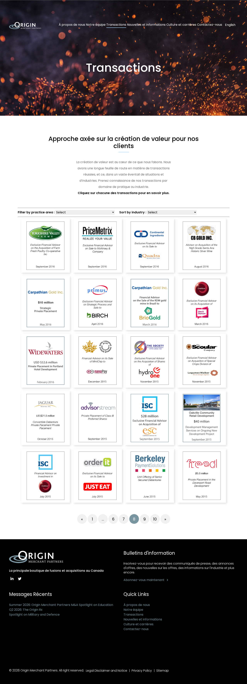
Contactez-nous (209, 25)
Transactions (116, 25)
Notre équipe (96, 25)
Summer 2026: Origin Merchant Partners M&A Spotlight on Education (61, 605)
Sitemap (162, 670)
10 (155, 519)
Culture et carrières (181, 25)
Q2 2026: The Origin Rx (25, 609)
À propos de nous (72, 25)
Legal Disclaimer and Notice (106, 670)
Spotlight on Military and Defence (34, 614)
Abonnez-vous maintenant (144, 580)
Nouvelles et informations (146, 25)
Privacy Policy (142, 670)
